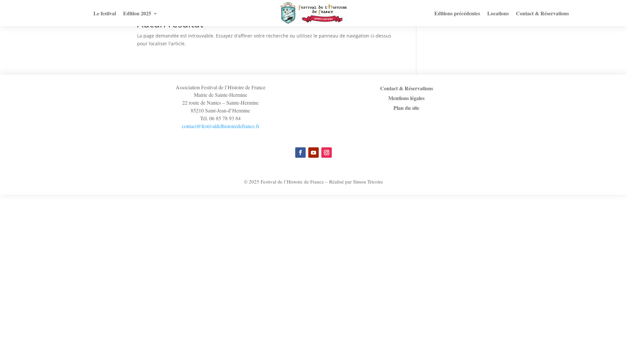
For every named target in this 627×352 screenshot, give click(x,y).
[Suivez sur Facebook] (300, 152)
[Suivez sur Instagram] (326, 152)
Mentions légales (406, 99)
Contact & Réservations (542, 14)
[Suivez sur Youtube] (313, 152)
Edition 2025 (137, 14)
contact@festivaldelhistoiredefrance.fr (220, 126)
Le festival (104, 14)
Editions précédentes (457, 14)
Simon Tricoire (368, 181)
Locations (498, 14)
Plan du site (406, 108)
